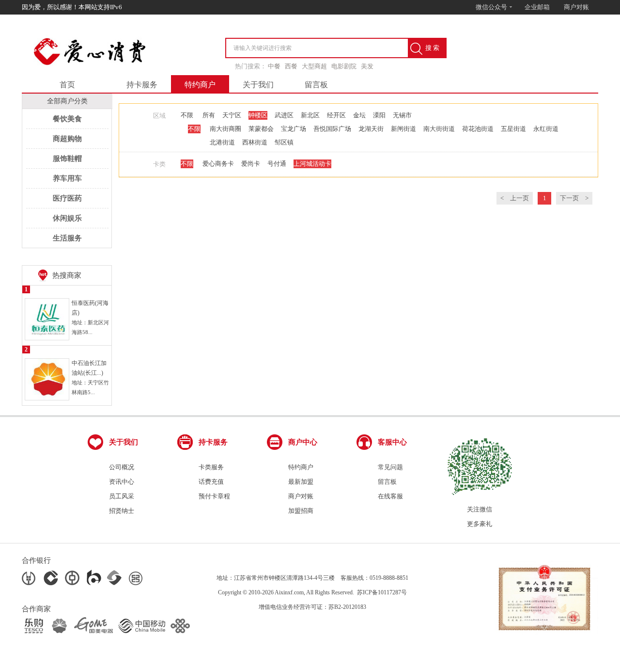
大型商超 (314, 66)
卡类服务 (211, 467)
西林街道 (254, 142)
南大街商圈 (225, 128)
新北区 (310, 115)
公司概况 (121, 467)
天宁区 (231, 115)
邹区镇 (284, 142)
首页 (67, 84)
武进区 (284, 115)
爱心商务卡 (218, 163)
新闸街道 (403, 128)
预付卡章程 (214, 496)
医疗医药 (67, 198)
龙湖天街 (371, 128)
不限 (187, 115)
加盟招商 (300, 510)
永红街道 (545, 128)
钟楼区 (257, 115)
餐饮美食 (67, 119)
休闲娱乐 (67, 218)
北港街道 (222, 142)
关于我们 (258, 84)
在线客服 (390, 496)
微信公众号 (492, 7)
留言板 (316, 84)
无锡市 (402, 115)
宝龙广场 (293, 128)
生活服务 (67, 238)
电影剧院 (343, 66)
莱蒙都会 (261, 128)
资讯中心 (121, 481)
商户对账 (576, 7)
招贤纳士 (121, 510)
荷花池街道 (478, 128)
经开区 (336, 115)
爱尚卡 (250, 163)
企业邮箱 (537, 7)
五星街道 (513, 128)
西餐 (291, 66)
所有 (208, 115)
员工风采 (121, 496)
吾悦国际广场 (332, 128)
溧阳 (379, 115)
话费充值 (211, 481)
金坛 (359, 115)
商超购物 (67, 139)
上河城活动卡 (312, 163)
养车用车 (67, 178)
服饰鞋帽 (67, 158)
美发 (367, 66)
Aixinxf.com (289, 592)
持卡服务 (141, 84)
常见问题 (390, 467)
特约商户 (200, 84)
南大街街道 (439, 128)
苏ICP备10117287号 (382, 592)
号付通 (276, 163)
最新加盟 (300, 481)
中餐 (274, 66)
